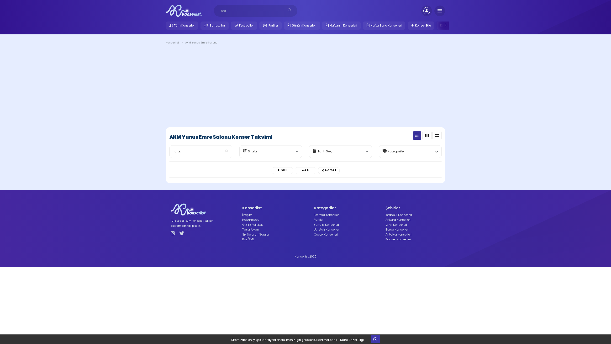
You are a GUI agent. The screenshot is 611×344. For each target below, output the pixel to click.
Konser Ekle (423, 25)
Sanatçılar (217, 25)
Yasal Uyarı (250, 229)
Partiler (273, 25)
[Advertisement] (305, 86)
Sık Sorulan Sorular (256, 234)
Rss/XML (248, 239)
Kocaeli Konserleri (398, 239)
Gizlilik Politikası (253, 225)
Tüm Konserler (184, 25)
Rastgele (330, 170)
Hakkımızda (250, 220)
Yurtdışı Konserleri (326, 225)
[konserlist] (184, 10)
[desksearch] (289, 10)
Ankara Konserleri (398, 220)
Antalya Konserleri (398, 234)
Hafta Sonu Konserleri (386, 25)
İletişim (247, 215)
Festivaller (246, 25)
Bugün (282, 170)
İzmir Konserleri (396, 225)
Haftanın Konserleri (343, 25)
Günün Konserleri (304, 25)
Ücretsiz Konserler (326, 229)
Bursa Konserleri (397, 229)
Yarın (305, 170)
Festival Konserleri (326, 215)
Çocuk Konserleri (326, 234)
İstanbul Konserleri (398, 215)
